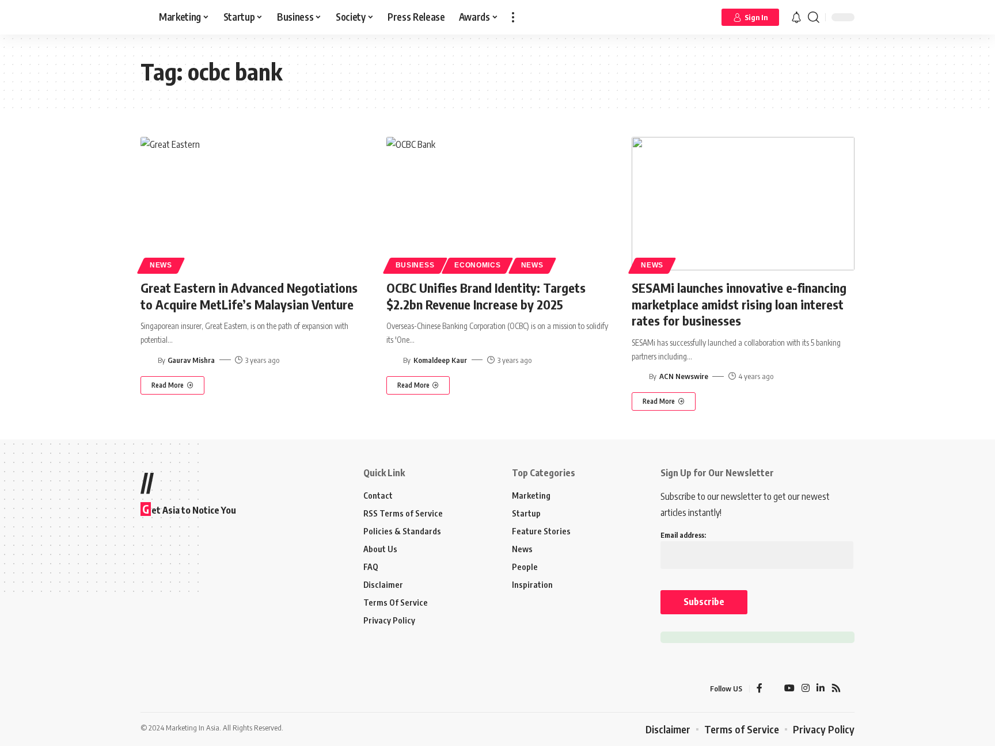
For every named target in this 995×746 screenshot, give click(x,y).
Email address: (683, 535)
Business (415, 265)
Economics (477, 265)
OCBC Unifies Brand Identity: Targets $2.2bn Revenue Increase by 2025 (486, 296)
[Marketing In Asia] (165, 689)
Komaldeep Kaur (440, 360)
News (161, 265)
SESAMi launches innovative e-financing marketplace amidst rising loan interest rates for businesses (739, 304)
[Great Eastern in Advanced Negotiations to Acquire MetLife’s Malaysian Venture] (251, 203)
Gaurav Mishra (191, 360)
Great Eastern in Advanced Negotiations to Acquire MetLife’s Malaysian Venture (249, 296)
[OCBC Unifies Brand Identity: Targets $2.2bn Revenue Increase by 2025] (497, 203)
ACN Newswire (683, 376)
